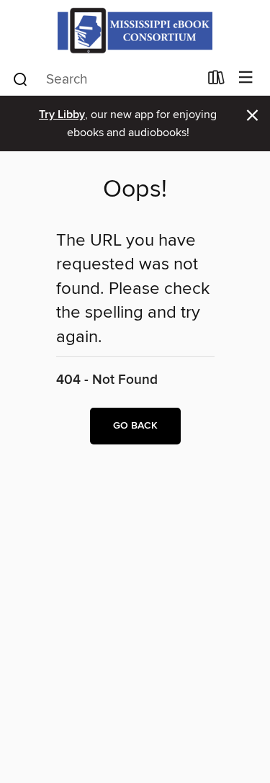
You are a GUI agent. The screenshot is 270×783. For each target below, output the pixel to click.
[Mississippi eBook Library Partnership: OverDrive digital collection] (135, 30)
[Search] (20, 78)
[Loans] (216, 80)
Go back (135, 425)
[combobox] (105, 79)
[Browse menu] (246, 78)
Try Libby (62, 114)
